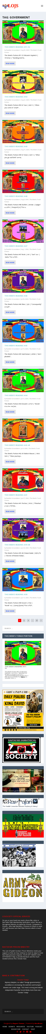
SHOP (33, 1029)
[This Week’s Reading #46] (23, 281)
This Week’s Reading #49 (15, 146)
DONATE (12, 1027)
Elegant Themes (18, 1023)
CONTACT (25, 1029)
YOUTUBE (30, 1027)
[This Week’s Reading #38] (23, 579)
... (32, 620)
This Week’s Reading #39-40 (17, 545)
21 (37, 620)
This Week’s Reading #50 (15, 97)
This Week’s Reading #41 (15, 495)
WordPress (38, 1023)
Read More (10, 63)
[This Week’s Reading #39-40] (23, 530)
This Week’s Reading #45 (15, 345)
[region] (23, 780)
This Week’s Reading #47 (15, 246)
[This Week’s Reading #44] (23, 380)
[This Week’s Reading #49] (23, 131)
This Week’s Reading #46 (15, 296)
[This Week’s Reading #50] (23, 82)
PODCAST (38, 1027)
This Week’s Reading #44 (15, 395)
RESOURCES (20, 1027)
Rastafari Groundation (13, 50)
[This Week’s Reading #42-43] (23, 430)
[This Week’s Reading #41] (23, 480)
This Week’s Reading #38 (15, 594)
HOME (4, 1027)
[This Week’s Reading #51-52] (23, 32)
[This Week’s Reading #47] (23, 231)
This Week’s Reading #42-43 (17, 445)
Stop (23, 677)
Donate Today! (23, 980)
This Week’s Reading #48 (15, 196)
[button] (23, 780)
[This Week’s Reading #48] (23, 181)
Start (22, 677)
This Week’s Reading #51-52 (17, 47)
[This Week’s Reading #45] (23, 330)
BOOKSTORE (15, 1029)
